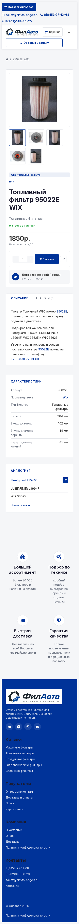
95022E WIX (21, 59)
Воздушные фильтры (20, 759)
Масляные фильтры (19, 747)
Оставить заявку (36, 42)
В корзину (48, 259)
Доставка (12, 841)
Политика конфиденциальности (28, 847)
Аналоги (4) (44, 298)
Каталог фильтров (20, 6)
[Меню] (68, 32)
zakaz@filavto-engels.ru (22, 15)
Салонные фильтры (19, 770)
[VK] (9, 726)
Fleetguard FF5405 (24, 480)
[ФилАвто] (23, 32)
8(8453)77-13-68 (56, 15)
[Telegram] (18, 726)
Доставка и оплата (19, 797)
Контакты (12, 885)
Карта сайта (14, 809)
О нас (10, 835)
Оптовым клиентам (19, 791)
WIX (11, 181)
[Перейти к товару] (65, 480)
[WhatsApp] (28, 726)
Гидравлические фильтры (24, 765)
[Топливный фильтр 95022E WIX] (39, 121)
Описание (19, 298)
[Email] (37, 726)
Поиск (10, 803)
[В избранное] (63, 259)
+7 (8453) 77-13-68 (25, 359)
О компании (14, 830)
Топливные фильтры (20, 753)
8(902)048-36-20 (18, 21)
